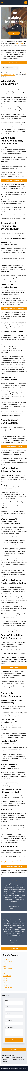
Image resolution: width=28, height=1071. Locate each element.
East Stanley (8, 862)
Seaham (5, 973)
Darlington (5, 985)
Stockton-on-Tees (7, 987)
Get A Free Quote (14, 948)
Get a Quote (13, 33)
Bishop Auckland (7, 968)
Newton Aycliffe (7, 975)
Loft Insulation (19, 43)
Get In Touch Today (14, 62)
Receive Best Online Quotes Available (14, 308)
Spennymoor (4, 860)
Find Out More (14, 667)
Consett (5, 978)
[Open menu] (25, 2)
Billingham (5, 983)
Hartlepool (5, 980)
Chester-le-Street (12, 860)
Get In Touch (14, 1049)
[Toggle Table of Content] (15, 68)
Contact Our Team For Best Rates (14, 180)
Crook (13, 862)
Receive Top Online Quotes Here (14, 446)
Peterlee (5, 971)
